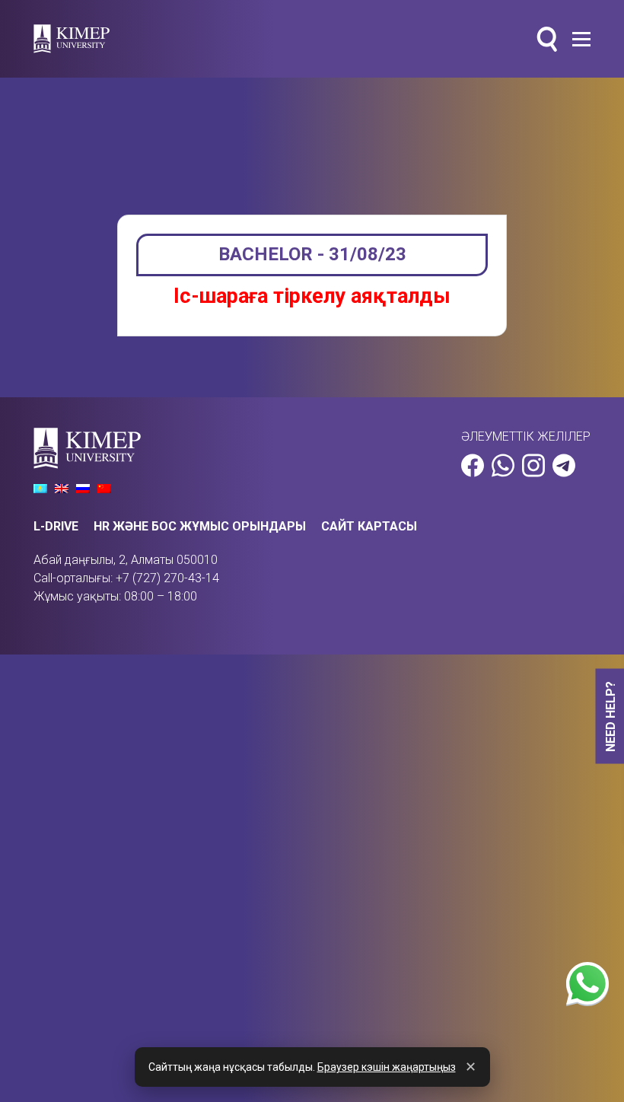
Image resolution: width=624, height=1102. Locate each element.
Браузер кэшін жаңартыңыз (386, 1067)
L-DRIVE (55, 526)
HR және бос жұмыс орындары (200, 526)
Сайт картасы (369, 526)
